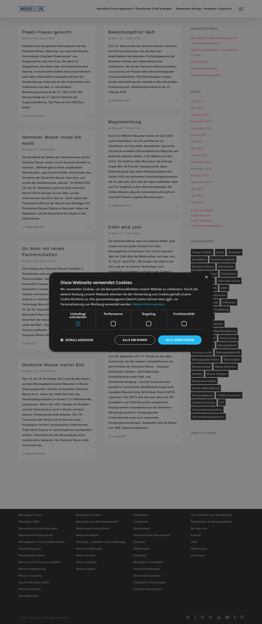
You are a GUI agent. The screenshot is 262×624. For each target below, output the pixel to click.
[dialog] (131, 312)
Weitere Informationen (149, 304)
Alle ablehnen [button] (135, 340)
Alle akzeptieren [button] (180, 340)
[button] (76, 340)
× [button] (206, 277)
